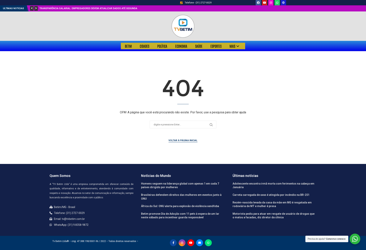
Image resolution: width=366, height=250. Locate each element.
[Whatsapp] (277, 2)
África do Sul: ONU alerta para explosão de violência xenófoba (180, 206)
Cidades (144, 46)
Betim (128, 46)
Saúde (198, 46)
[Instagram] (271, 2)
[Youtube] (264, 2)
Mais (232, 46)
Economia (181, 46)
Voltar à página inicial (183, 140)
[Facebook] (258, 2)
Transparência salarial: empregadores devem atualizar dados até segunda (88, 8)
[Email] (199, 242)
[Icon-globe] (283, 2)
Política (162, 46)
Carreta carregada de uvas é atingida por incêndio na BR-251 (271, 194)
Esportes (216, 46)
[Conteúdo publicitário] (183, 26)
